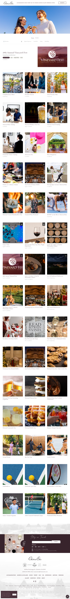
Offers (53, 2)
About (43, 578)
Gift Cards (21, 587)
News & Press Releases (51, 585)
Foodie (21, 57)
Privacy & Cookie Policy (28, 587)
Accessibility (58, 585)
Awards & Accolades (22, 575)
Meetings (41, 2)
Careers (35, 585)
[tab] (32, 38)
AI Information (44, 587)
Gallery (44, 2)
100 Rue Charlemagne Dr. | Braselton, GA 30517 (35, 569)
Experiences (49, 2)
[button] (6, 41)
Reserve (62, 2)
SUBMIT (56, 541)
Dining (25, 2)
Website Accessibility (37, 587)
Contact (28, 585)
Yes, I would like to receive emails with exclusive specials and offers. (45, 550)
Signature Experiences (6, 57)
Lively (11, 57)
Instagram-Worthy (16, 57)
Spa (33, 2)
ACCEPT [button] (14, 594)
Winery (28, 2)
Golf (32, 2)
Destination (11, 585)
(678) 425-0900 (26, 571)
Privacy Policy (45, 549)
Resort (40, 546)
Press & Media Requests (42, 585)
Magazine (24, 585)
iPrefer (63, 585)
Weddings (37, 2)
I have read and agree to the (40, 549)
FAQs (32, 585)
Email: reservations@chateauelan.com (39, 571)
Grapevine (33, 578)
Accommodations (20, 2)
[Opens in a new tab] (33, 581)
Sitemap (49, 587)
